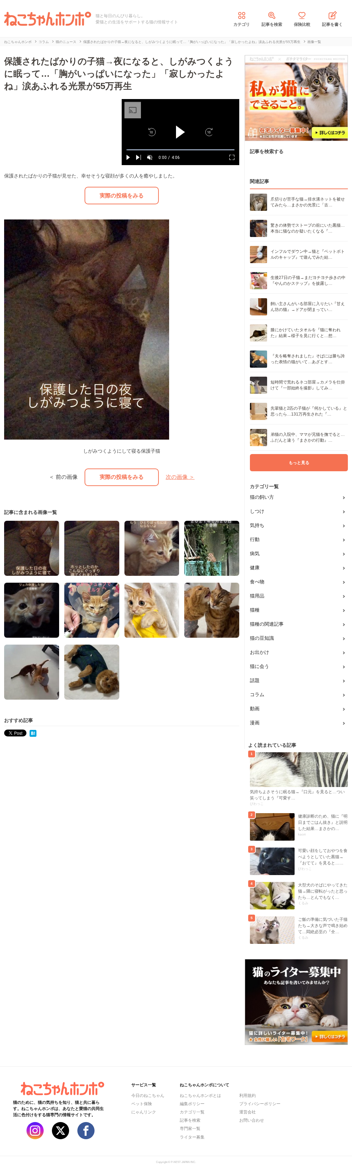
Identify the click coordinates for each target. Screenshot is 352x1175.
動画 (255, 708)
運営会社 (247, 1112)
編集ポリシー (192, 1103)
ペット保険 (141, 1103)
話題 (255, 680)
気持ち (257, 525)
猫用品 (257, 596)
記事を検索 (272, 24)
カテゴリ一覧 (192, 1112)
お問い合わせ (251, 1120)
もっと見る (299, 462)
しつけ (257, 511)
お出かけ (259, 652)
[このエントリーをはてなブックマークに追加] (33, 733)
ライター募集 (192, 1137)
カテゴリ (241, 24)
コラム (257, 694)
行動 (255, 539)
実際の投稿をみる (122, 195)
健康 (255, 567)
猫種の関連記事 (267, 624)
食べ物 (257, 581)
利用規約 (247, 1095)
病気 (255, 553)
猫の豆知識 (262, 638)
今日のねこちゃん (147, 1095)
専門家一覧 (190, 1128)
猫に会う (259, 666)
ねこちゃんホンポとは (200, 1095)
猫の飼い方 (262, 497)
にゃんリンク (143, 1112)
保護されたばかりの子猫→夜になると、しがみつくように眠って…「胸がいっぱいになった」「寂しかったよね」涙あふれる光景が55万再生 (119, 73)
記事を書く (332, 24)
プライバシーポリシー (259, 1103)
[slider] (180, 149)
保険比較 (302, 24)
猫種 (255, 610)
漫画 (255, 722)
